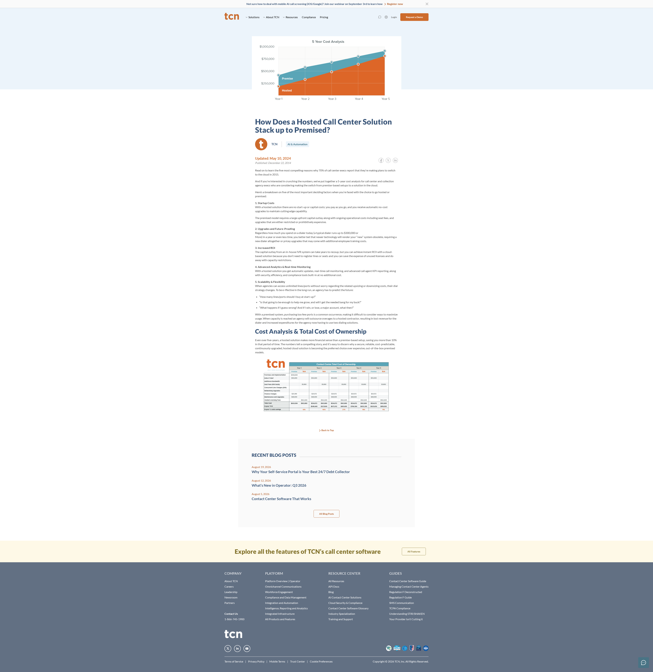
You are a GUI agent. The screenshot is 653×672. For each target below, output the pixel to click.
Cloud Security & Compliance (345, 602)
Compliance (309, 17)
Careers (229, 586)
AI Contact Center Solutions (344, 597)
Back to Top (327, 430)
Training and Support (340, 619)
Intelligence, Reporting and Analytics (286, 608)
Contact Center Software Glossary (348, 608)
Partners (229, 602)
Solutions (253, 17)
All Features (413, 551)
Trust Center (297, 661)
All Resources (336, 581)
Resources (292, 17)
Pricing (324, 17)
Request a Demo (414, 17)
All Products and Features (280, 619)
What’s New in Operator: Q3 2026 (279, 485)
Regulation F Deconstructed (405, 592)
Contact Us (231, 613)
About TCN (272, 17)
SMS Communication (401, 602)
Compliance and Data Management (285, 597)
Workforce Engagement (279, 592)
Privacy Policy (256, 661)
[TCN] (231, 17)
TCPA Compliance (399, 608)
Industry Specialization (341, 613)
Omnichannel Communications (283, 586)
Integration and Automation (281, 602)
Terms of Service (233, 661)
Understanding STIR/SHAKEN (407, 613)
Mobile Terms (277, 661)
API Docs (333, 586)
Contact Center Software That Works (281, 499)
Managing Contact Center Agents (409, 586)
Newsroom (230, 597)
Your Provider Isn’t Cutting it (406, 619)
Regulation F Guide (400, 597)
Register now (395, 3)
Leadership (230, 592)
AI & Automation (297, 144)
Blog (331, 592)
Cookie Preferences (321, 661)
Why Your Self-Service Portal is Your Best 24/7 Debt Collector (301, 472)
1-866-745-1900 (234, 619)
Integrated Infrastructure (280, 613)
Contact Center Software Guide (407, 581)
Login (394, 17)
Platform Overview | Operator (282, 581)
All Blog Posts (326, 513)
